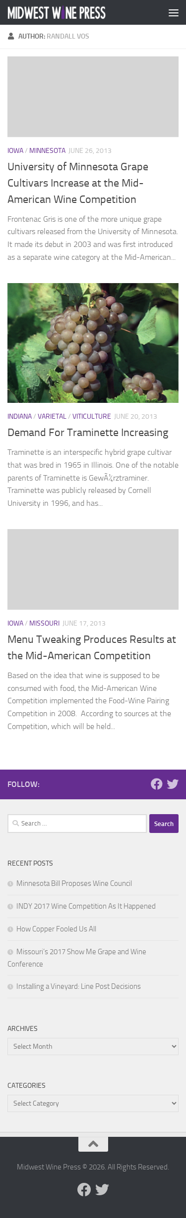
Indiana (19, 416)
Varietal (52, 416)
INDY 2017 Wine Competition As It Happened (86, 906)
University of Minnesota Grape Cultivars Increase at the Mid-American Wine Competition (77, 183)
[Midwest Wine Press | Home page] (73, 12)
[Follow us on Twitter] (173, 784)
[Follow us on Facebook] (157, 784)
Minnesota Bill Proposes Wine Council (74, 883)
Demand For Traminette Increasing (87, 432)
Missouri (44, 623)
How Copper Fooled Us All (56, 929)
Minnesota (47, 150)
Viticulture (91, 416)
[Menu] (173, 12)
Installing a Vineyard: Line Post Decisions (78, 986)
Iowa (15, 150)
